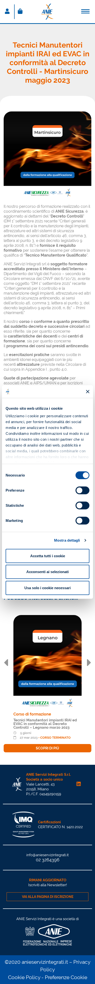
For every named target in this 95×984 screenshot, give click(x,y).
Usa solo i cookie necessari (47, 588)
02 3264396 (47, 859)
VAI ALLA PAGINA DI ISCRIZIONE (47, 897)
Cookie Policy (24, 977)
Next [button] (89, 662)
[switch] (82, 490)
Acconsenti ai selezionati (47, 572)
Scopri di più (47, 748)
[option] (47, 684)
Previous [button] (6, 662)
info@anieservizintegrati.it (47, 855)
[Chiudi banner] (87, 391)
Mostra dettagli (67, 540)
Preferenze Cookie (66, 977)
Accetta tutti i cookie (47, 556)
